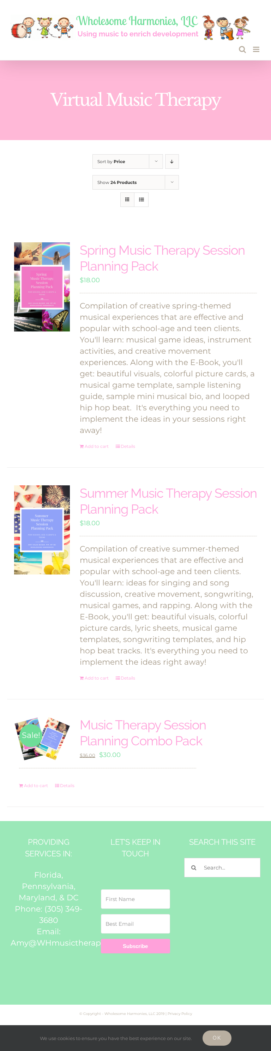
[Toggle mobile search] (242, 49)
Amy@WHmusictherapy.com (67, 943)
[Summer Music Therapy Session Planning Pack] (42, 529)
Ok (217, 1038)
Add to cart (97, 446)
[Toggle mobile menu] (256, 49)
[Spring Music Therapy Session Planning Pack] (42, 286)
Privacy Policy (180, 1013)
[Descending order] (172, 161)
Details (128, 446)
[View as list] (141, 200)
